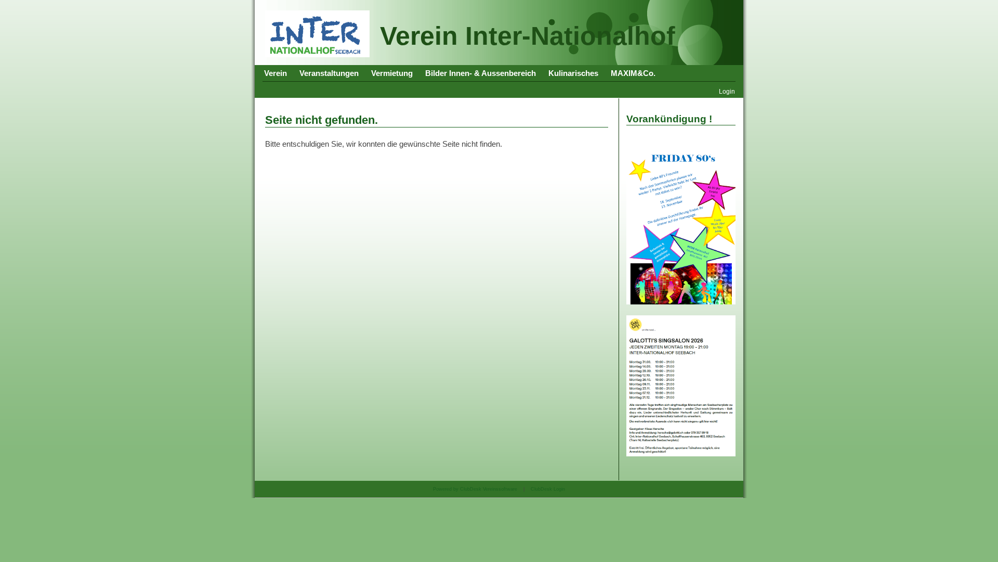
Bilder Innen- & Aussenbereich (480, 73)
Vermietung (392, 73)
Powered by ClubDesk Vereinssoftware (475, 489)
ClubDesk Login (548, 489)
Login (727, 91)
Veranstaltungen (329, 73)
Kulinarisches (573, 73)
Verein (275, 73)
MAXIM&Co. (633, 73)
